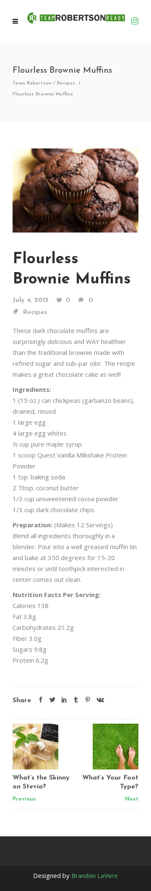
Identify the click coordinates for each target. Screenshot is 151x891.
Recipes (66, 83)
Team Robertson (32, 83)
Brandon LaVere (94, 875)
